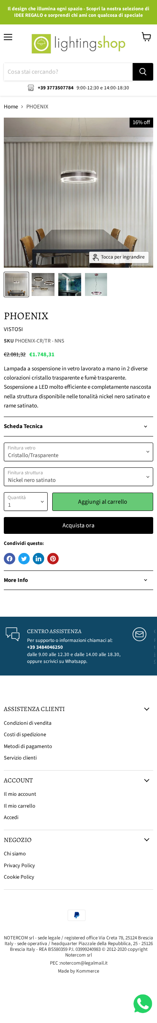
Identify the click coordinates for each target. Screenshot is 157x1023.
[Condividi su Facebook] (9, 558)
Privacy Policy (19, 865)
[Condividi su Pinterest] (53, 558)
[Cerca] (143, 72)
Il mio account (20, 794)
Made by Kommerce (78, 971)
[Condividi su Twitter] (24, 558)
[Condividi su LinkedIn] (38, 558)
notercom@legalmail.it (83, 963)
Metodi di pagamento (28, 746)
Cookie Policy (19, 877)
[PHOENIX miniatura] (16, 284)
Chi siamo (15, 854)
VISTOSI (13, 329)
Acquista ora (78, 525)
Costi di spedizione (25, 735)
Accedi (11, 817)
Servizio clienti (20, 758)
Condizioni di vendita (27, 723)
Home (11, 106)
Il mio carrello (19, 806)
